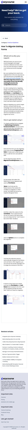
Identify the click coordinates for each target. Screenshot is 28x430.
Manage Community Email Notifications (12, 351)
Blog (2, 415)
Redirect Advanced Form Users (10, 357)
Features (3, 397)
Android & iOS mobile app (7, 402)
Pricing (3, 399)
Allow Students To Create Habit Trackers (12, 344)
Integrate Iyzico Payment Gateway (11, 336)
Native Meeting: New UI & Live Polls (11, 339)
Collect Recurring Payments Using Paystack (13, 342)
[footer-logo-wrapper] (7, 379)
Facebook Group (5, 412)
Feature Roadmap (6, 410)
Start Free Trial (5, 422)
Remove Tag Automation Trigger (11, 354)
